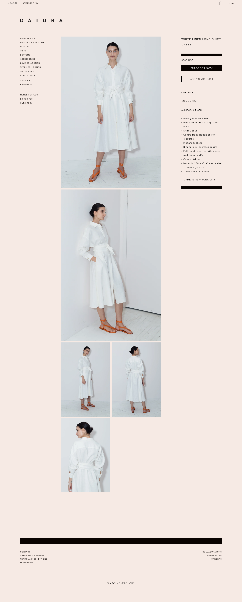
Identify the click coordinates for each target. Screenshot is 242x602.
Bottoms (25, 55)
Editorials (26, 99)
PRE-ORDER (26, 84)
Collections (27, 75)
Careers (216, 559)
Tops (23, 51)
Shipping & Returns (32, 555)
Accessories (27, 59)
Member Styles (29, 95)
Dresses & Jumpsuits (32, 43)
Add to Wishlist (201, 79)
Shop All (25, 80)
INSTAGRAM (26, 562)
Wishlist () (30, 3)
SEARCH (13, 3)
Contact (25, 552)
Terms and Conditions (33, 559)
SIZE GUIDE (188, 101)
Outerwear (26, 47)
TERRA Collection (30, 67)
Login (231, 3)
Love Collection (30, 63)
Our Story (26, 103)
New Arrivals (28, 39)
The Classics (27, 71)
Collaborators (212, 552)
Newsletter (214, 555)
